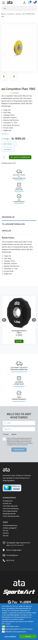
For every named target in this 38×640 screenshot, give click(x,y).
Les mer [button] (8, 623)
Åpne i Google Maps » (14, 550)
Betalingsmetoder (9, 514)
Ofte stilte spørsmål (10, 506)
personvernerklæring (22, 445)
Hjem (4, 14)
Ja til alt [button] (27, 636)
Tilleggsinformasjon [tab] (13, 224)
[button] (3, 626)
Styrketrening (11, 14)
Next (34, 320)
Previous (4, 320)
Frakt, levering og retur (11, 516)
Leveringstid (7, 149)
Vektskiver (18, 14)
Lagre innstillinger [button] (10, 636)
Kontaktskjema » (12, 555)
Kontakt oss (7, 503)
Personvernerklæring (10, 509)
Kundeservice (8, 501)
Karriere (6, 533)
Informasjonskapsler (10, 511)
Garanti (5, 536)
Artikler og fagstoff (10, 528)
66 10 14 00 (10, 560)
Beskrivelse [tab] (8, 217)
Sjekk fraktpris (7, 144)
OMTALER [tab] (6, 231)
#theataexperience (10, 525)
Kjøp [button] (20, 341)
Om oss (5, 531)
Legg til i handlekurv (22, 157)
